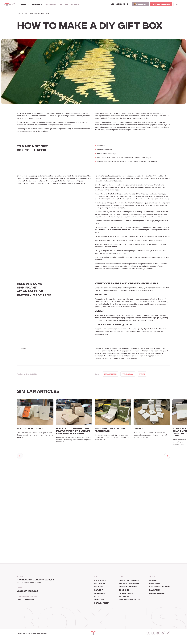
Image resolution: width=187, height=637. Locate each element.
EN (177, 4)
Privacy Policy (101, 603)
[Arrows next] (167, 456)
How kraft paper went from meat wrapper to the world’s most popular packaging (73, 431)
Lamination (154, 590)
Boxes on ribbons (128, 587)
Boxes (25, 4)
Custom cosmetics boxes (31, 429)
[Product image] (35, 412)
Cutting (153, 580)
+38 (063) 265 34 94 (27, 591)
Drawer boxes (126, 593)
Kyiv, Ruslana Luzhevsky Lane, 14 (35, 580)
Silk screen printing (159, 587)
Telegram (29, 599)
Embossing (154, 583)
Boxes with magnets (129, 583)
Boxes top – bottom (129, 580)
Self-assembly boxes (129, 600)
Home (19, 13)
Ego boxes (124, 590)
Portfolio (63, 4)
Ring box (139, 429)
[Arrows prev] (20, 456)
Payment (98, 590)
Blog (25, 13)
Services (37, 4)
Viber (19, 599)
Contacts (99, 600)
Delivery (75, 4)
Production (50, 4)
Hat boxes (124, 596)
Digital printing (157, 593)
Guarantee (99, 593)
